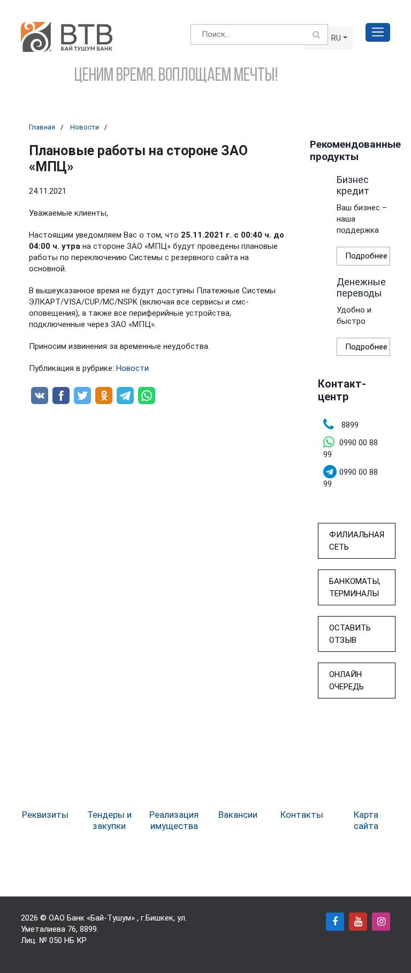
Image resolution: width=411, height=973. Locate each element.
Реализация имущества (174, 820)
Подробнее (366, 256)
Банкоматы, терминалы (354, 587)
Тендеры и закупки (109, 820)
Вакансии (237, 814)
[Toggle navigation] (378, 32)
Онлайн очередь (346, 680)
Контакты (301, 814)
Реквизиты (45, 814)
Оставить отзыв (350, 634)
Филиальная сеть (356, 541)
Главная (42, 127)
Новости (84, 127)
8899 (88, 929)
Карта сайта (366, 820)
